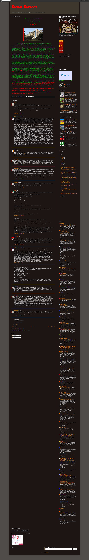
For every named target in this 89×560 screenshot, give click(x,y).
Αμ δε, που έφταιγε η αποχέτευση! (70, 92)
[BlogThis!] (29, 96)
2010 (61, 156)
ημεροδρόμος (62, 246)
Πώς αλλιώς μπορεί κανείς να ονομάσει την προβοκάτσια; (71, 142)
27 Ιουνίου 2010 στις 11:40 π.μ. (19, 233)
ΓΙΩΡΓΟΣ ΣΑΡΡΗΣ (63, 392)
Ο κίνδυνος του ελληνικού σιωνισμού (65, 329)
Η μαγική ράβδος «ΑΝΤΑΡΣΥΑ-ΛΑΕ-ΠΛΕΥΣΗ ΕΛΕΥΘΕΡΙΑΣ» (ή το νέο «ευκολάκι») (67, 483)
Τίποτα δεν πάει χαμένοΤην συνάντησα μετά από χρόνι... (69, 184)
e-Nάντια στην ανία (63, 494)
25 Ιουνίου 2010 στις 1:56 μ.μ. (18, 145)
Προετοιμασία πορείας (63, 312)
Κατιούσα (61, 254)
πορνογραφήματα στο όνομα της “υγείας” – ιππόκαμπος (67, 311)
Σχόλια (14, 337)
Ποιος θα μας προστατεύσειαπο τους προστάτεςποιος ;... (69, 174)
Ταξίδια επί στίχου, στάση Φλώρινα (65, 387)
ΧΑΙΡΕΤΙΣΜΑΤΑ (63, 518)
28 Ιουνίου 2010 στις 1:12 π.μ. (18, 322)
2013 (61, 151)
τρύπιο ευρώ (62, 279)
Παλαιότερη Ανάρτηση (51, 326)
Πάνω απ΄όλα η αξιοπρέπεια (64, 448)
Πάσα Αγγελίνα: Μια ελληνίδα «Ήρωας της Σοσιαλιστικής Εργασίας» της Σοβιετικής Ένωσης (67, 476)
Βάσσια (15, 102)
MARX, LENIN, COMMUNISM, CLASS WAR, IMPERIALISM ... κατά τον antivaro (67, 435)
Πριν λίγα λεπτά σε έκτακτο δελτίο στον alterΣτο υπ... (69, 176)
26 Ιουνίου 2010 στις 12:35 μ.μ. (19, 215)
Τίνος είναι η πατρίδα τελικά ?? (64, 436)
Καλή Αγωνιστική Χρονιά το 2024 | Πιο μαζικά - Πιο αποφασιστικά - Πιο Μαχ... (67, 349)
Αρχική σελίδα (33, 326)
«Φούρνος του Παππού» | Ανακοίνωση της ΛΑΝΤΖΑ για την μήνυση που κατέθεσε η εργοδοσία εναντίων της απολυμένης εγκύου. (68, 415)
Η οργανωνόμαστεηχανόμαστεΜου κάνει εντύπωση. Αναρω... (68, 190)
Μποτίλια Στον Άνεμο (63, 230)
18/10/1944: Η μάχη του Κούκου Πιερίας (66, 352)
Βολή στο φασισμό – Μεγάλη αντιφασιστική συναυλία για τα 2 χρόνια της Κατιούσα (67, 407)
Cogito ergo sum (63, 381)
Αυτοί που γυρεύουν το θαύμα (64, 519)
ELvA (15, 149)
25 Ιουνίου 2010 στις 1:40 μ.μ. (18, 113)
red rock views (62, 427)
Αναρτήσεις (15, 335)
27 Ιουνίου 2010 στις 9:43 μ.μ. (19, 291)
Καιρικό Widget (65, 75)
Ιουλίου (62, 164)
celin (15, 190)
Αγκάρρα (61, 357)
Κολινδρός (61, 334)
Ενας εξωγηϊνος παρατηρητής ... (65, 181)
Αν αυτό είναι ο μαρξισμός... (64, 428)
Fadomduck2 (62, 328)
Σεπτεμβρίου (63, 161)
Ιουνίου (62, 166)
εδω (24, 153)
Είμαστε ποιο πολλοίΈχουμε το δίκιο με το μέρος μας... (69, 193)
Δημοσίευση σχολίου (16, 324)
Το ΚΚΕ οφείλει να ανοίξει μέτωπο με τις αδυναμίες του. (68, 110)
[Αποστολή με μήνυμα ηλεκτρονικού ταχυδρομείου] (28, 96)
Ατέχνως (61, 238)
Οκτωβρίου (62, 160)
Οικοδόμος (61, 405)
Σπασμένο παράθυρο (63, 469)
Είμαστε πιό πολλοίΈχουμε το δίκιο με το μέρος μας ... (69, 191)
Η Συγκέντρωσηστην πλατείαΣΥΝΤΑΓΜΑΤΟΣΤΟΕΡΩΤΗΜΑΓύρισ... (68, 169)
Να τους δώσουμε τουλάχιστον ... (65, 182)
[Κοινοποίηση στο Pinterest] (33, 96)
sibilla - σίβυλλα (63, 365)
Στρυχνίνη (61, 447)
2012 (61, 153)
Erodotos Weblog (63, 474)
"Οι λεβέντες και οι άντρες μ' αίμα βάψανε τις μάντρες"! (68, 286)
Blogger (47, 552)
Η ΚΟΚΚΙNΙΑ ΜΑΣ (63, 338)
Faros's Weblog (63, 260)
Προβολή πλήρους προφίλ (63, 87)
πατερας (61, 421)
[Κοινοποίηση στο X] (31, 96)
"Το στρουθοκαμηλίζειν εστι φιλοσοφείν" (71, 119)
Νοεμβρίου (62, 158)
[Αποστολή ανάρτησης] (26, 96)
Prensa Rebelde (63, 304)
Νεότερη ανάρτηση (14, 326)
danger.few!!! (62, 322)
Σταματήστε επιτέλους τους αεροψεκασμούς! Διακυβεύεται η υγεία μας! (66, 502)
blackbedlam (16, 159)
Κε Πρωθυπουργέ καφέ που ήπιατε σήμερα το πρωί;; (70, 126)
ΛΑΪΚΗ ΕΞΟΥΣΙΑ (63, 273)
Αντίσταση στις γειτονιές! (18, 116)
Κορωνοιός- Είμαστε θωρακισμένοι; (65, 393)
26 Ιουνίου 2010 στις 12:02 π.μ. (19, 165)
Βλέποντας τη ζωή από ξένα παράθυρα (65, 317)
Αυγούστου (62, 163)
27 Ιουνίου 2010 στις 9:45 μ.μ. (19, 307)
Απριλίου (62, 196)
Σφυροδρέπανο (62, 298)
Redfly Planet (62, 454)
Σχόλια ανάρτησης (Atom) (19, 328)
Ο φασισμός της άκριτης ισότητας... (65, 280)
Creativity (61, 495)
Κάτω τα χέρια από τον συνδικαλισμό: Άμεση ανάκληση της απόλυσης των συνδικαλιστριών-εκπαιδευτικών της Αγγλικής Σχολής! (68, 359)
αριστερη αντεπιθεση (63, 481)
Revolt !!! (61, 398)
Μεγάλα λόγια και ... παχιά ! (64, 442)
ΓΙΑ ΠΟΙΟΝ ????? (63, 274)
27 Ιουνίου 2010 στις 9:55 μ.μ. (18, 316)
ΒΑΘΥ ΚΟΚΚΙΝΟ (63, 267)
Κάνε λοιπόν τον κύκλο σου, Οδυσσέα (65, 299)
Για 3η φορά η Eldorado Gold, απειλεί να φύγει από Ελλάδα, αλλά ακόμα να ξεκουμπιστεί (68, 470)
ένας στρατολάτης (63, 386)
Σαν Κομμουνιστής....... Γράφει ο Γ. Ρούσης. (66, 131)
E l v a (61, 488)
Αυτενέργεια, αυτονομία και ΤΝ (64, 323)
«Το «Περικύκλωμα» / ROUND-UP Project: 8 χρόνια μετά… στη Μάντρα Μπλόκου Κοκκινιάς (67, 340)
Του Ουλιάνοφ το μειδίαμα (64, 422)
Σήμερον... (61, 382)
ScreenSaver (61, 80)
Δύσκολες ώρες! (62, 293)
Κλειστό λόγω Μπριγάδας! (64, 305)
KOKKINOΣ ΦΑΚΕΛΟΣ (64, 351)
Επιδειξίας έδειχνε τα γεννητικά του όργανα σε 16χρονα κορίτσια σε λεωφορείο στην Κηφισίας (68, 225)
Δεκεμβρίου (62, 157)
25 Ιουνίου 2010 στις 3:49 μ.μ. (19, 155)
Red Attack (62, 508)
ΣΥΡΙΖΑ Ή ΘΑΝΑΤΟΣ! (64, 501)
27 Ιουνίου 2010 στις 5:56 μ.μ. (19, 282)
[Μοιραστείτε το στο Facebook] (32, 96)
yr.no (71, 80)
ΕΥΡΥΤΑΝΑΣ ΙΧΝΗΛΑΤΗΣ (64, 285)
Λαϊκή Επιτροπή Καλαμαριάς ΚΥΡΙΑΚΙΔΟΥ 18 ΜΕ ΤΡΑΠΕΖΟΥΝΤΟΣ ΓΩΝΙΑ (68, 347)
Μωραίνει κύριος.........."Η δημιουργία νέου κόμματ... (68, 167)
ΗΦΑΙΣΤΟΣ (62, 374)
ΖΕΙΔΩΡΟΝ (62, 223)
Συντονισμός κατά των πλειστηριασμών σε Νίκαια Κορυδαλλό (67, 459)
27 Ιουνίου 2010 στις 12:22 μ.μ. (19, 244)
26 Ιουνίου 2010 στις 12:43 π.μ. (19, 187)
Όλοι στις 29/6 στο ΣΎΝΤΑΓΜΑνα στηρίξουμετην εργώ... (68, 173)
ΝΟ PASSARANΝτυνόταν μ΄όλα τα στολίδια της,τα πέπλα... (69, 179)
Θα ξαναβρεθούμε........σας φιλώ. (69, 98)
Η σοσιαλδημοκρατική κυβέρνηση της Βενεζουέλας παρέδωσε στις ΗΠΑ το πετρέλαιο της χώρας (67, 240)
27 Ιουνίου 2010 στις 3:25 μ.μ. (19, 262)
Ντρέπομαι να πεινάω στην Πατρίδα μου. (71, 104)
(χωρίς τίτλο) (62, 115)
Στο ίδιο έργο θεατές (63, 335)
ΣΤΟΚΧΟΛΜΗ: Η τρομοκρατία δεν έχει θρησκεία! (67, 489)
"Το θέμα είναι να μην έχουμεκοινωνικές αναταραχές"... (69, 177)
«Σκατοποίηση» (62, 254)
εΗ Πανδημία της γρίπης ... (64, 188)
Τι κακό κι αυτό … (62, 261)
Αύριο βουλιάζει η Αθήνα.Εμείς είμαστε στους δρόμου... (69, 171)
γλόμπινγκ (61, 441)
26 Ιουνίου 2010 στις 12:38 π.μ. (19, 179)
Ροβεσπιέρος (62, 292)
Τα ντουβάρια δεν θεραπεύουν (64, 247)
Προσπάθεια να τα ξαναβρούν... (65, 186)
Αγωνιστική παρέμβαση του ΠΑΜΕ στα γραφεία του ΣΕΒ (67, 455)
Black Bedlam (24, 6)
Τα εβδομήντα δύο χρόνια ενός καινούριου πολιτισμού (67, 375)
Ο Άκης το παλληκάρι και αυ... (65, 185)
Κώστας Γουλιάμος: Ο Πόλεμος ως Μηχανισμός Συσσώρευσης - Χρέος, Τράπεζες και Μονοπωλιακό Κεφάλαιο (67, 232)
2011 (60, 154)
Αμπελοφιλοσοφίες (63, 316)
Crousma (61, 511)
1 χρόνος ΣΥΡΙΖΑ (62, 509)
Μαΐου (62, 195)
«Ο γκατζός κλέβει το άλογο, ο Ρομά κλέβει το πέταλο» (68, 268)
